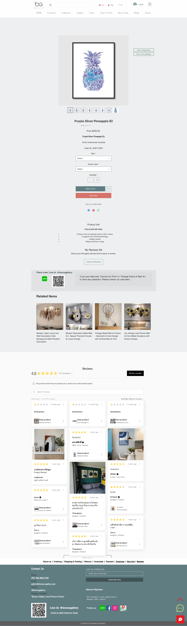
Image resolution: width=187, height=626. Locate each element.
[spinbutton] (93, 179)
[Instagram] (114, 602)
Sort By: (124, 393)
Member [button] (140, 556)
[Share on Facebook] (88, 210)
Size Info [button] (131, 556)
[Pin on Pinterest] (93, 210)
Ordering (58, 556)
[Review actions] (63, 398)
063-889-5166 (42, 572)
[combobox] (93, 158)
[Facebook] (108, 602)
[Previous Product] (32, 316)
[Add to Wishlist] (108, 188)
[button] (122, 5)
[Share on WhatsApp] (98, 210)
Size (93, 153)
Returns (87, 556)
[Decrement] (89, 179)
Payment (110, 556)
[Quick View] (50, 316)
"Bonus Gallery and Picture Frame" (47, 591)
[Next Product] (154, 316)
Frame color (93, 164)
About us (47, 556)
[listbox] (122, 5)
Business (120, 556)
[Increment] (97, 179)
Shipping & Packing (73, 556)
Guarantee (98, 556)
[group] (93, 320)
